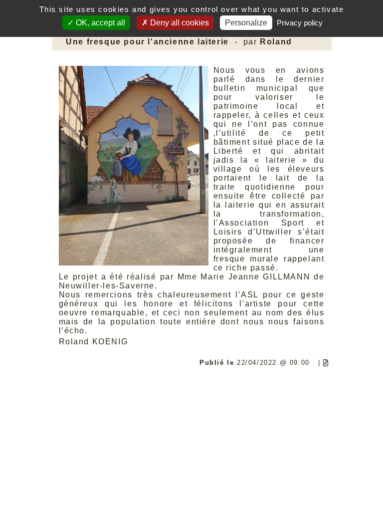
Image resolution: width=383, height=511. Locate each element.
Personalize (246, 22)
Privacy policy (300, 22)
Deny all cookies (178, 22)
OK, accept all (99, 22)
